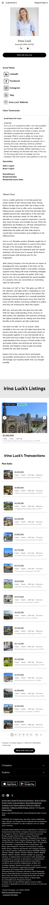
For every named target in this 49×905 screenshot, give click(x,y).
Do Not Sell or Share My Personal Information (18, 801)
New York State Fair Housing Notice (19, 876)
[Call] (21, 48)
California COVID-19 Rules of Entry (22, 808)
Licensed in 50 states (10, 895)
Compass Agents (16, 743)
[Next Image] (44, 418)
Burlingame (37, 743)
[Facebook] (8, 795)
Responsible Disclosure (34, 803)
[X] (13, 795)
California (27, 743)
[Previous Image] (4, 418)
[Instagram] (4, 795)
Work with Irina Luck (24, 55)
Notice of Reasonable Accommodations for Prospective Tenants (21, 879)
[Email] (28, 48)
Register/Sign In (41, 3)
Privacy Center (7, 803)
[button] (2, 2)
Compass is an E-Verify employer (13, 805)
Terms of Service (40, 801)
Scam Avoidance (19, 803)
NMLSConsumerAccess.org (11, 892)
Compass (5, 743)
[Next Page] (41, 734)
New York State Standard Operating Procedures (23, 877)
